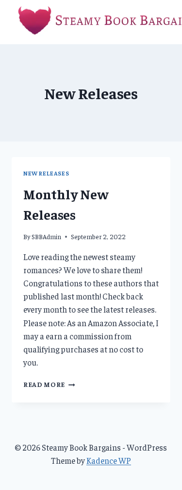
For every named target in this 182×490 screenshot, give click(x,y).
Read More (49, 384)
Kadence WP (108, 460)
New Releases (46, 173)
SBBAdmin (46, 236)
